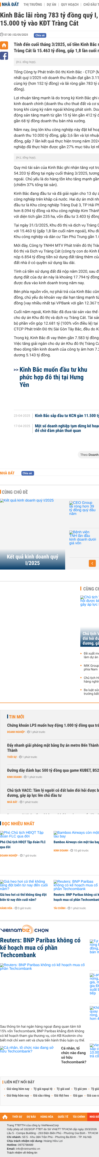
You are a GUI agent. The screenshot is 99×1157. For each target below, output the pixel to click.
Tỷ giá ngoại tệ (43, 1089)
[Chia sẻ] (4, 56)
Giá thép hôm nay (18, 1095)
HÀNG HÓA (47, 1117)
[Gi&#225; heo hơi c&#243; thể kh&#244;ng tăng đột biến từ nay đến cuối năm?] (25, 885)
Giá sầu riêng (41, 1095)
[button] (92, 563)
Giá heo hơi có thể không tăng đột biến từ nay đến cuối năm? (23, 897)
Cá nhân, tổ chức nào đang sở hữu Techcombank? (73, 1055)
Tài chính (59, 908)
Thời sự (12, 757)
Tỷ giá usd (63, 1089)
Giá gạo (78, 1095)
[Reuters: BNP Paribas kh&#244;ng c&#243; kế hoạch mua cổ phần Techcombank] (43, 992)
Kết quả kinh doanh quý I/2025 (32, 559)
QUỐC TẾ (63, 1117)
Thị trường (32, 5)
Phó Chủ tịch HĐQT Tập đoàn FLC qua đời (23, 844)
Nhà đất (10, 4)
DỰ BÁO (31, 1117)
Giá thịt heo (61, 1095)
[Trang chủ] (4, 45)
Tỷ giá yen (80, 1089)
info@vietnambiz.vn (28, 1148)
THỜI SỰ (17, 1117)
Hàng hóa (6, 908)
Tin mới (16, 717)
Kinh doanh (14, 777)
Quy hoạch (70, 5)
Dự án (51, 5)
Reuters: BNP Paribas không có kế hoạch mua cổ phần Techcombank (40, 948)
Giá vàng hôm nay (18, 1089)
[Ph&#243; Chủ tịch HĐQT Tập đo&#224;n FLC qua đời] (25, 834)
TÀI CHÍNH (79, 1117)
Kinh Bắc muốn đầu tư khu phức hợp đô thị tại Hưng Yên (53, 377)
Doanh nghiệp (70, 543)
